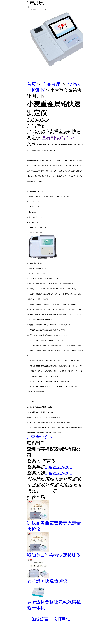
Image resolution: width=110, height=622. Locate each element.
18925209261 (58, 467)
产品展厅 (51, 84)
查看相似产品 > (58, 137)
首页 (31, 84)
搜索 (46, 9)
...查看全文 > (40, 437)
